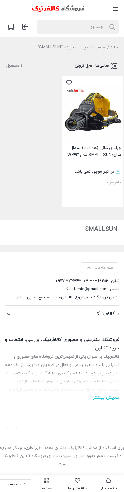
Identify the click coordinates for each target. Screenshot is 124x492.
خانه (114, 47)
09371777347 (68, 281)
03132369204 (96, 281)
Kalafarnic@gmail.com (86, 289)
